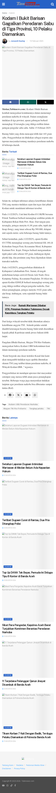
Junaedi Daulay (18, 41)
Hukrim (12, 13)
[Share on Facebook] (10, 102)
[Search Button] (52, 4)
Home (4, 13)
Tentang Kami (7, 765)
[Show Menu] (3, 4)
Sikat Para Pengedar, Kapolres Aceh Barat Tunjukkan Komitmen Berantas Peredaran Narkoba (26, 629)
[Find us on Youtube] (3, 785)
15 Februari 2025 (36, 41)
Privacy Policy (19, 768)
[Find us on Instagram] (7, 785)
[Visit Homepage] (28, 4)
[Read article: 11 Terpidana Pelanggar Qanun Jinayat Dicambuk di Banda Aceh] (28, 659)
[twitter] (18, 395)
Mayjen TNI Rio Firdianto (15, 409)
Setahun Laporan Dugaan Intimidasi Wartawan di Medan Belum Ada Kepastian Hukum (33, 162)
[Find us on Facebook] (15, 785)
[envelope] (27, 395)
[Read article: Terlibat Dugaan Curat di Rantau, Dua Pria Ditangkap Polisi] (8, 176)
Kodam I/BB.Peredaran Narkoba (23, 404)
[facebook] (10, 395)
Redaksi (19, 765)
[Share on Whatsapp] (28, 102)
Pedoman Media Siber (35, 765)
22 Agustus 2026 (25, 168)
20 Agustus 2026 (25, 179)
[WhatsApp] (35, 395)
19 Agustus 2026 (9, 741)
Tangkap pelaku (36, 409)
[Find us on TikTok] (11, 785)
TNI (48, 409)
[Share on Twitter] (45, 102)
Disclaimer (6, 768)
